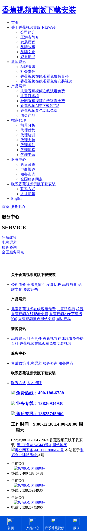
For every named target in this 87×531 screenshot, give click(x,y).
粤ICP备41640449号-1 (34, 445)
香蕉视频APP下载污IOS (39, 106)
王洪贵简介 (29, 37)
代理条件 (27, 145)
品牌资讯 (27, 67)
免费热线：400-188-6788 (39, 392)
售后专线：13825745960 (39, 413)
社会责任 (27, 71)
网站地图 (59, 445)
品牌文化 (27, 52)
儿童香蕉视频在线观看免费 (42, 91)
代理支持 (27, 140)
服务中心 (18, 160)
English (16, 198)
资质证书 (27, 57)
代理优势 (27, 130)
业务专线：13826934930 (39, 403)
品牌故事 (27, 47)
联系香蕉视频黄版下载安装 (33, 184)
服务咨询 (27, 174)
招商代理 (18, 120)
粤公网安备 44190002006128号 (39, 450)
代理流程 (27, 150)
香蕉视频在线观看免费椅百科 (44, 76)
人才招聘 (27, 194)
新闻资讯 (18, 62)
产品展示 (18, 86)
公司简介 (27, 32)
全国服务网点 (31, 179)
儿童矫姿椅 (29, 96)
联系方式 (27, 189)
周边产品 (27, 115)
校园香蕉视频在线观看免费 (42, 101)
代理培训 (27, 135)
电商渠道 (27, 169)
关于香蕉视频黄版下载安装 (33, 27)
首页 (15, 22)
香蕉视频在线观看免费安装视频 (46, 81)
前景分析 (27, 125)
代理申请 (27, 155)
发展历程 (27, 42)
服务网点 (65, 363)
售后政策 (27, 164)
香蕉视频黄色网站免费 (39, 111)
